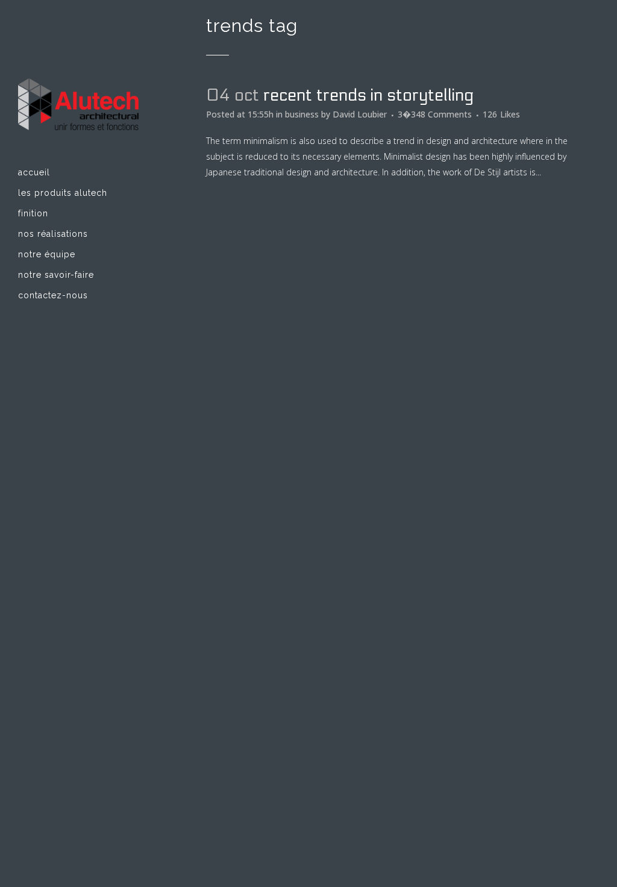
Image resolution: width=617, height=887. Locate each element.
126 (501, 114)
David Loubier (360, 114)
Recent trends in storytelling (368, 95)
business (302, 114)
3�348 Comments (435, 114)
